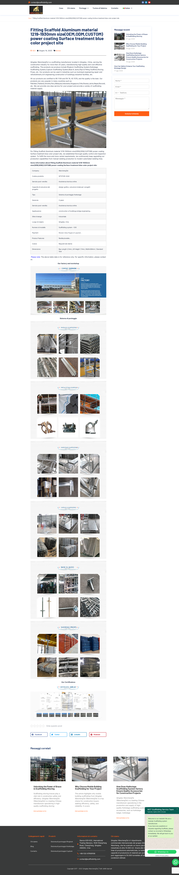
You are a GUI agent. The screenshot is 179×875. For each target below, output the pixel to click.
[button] (39, 734)
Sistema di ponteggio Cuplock (61, 851)
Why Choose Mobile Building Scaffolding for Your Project (88, 787)
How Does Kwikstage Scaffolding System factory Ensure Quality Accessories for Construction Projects (129, 789)
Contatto (114, 8)
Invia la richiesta (131, 113)
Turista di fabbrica (100, 8)
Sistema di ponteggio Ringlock (62, 842)
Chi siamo (71, 8)
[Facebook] (143, 2)
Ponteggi (82, 8)
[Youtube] (149, 2)
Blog (32, 846)
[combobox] (116, 93)
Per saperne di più (40, 811)
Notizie (58, 51)
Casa (61, 8)
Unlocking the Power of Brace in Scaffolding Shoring (47, 787)
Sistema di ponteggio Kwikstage (62, 846)
